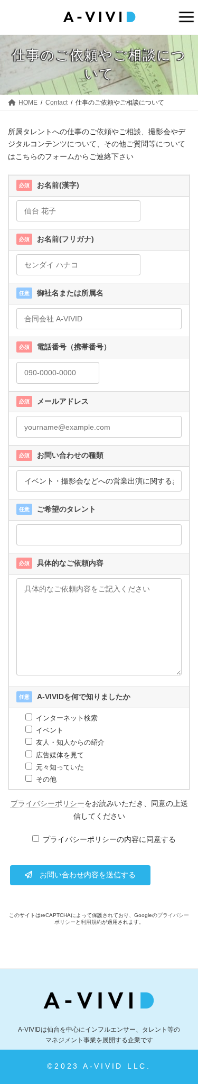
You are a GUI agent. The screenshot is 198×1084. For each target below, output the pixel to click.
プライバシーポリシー (47, 803)
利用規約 (91, 922)
